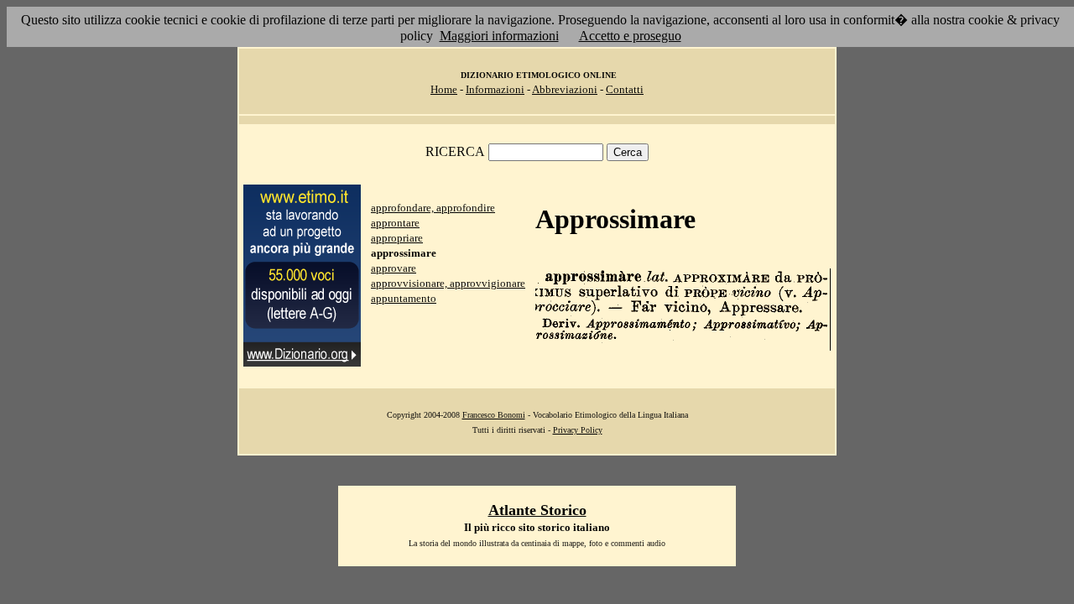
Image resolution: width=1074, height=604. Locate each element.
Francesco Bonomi (493, 414)
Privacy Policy (577, 430)
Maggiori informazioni (499, 36)
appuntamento (403, 298)
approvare (393, 268)
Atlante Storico (537, 510)
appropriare (397, 238)
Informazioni (495, 89)
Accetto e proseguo (630, 36)
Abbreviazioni (564, 89)
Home (443, 89)
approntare (395, 222)
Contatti (625, 89)
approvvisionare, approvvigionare (448, 283)
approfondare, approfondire (433, 207)
